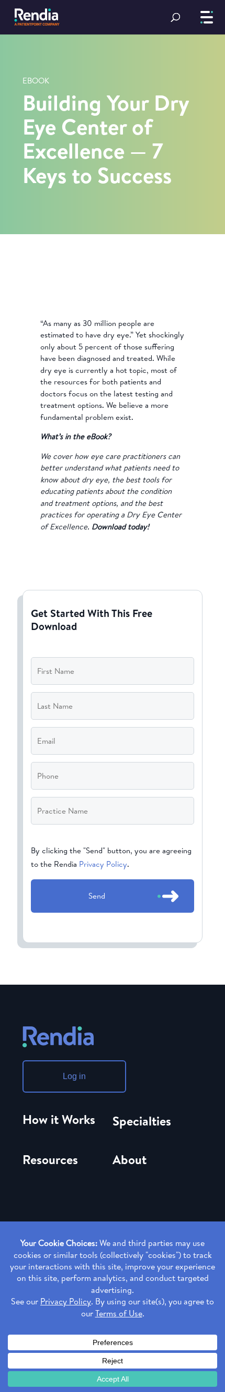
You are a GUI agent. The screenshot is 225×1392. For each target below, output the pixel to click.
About (130, 1159)
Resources (50, 1159)
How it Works (58, 1119)
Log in (74, 1076)
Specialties (142, 1121)
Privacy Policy (103, 863)
